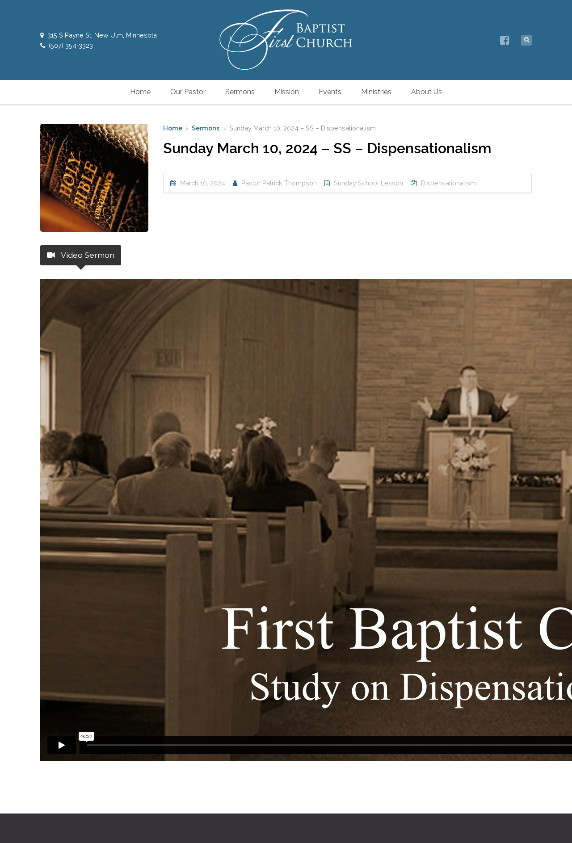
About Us (426, 92)
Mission (286, 92)
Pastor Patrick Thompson (279, 183)
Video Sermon (86, 255)
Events (330, 92)
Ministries (376, 92)
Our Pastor (188, 92)
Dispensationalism (448, 183)
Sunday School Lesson (368, 183)
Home (140, 92)
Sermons (240, 92)
